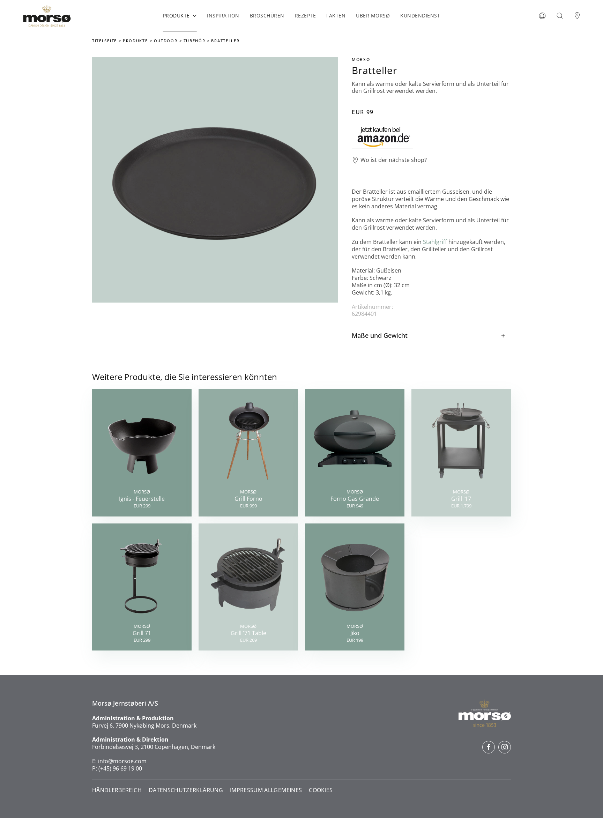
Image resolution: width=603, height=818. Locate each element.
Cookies (321, 790)
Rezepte (305, 15)
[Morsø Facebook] (488, 747)
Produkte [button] (176, 15)
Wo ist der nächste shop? (393, 160)
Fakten (335, 15)
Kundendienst (420, 15)
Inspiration (223, 15)
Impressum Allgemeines (266, 790)
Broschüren (267, 15)
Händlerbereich (117, 790)
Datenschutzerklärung (186, 790)
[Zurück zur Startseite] (46, 16)
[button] (542, 16)
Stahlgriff (435, 242)
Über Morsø (373, 15)
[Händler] (577, 16)
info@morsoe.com (122, 761)
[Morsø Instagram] (504, 747)
